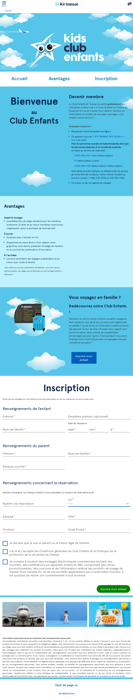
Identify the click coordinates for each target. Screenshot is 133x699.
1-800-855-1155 (82, 165)
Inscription (106, 78)
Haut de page (65, 685)
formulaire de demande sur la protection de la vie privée (100, 676)
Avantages (59, 78)
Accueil (8, 10)
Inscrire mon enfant (84, 358)
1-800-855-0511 (82, 155)
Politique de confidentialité (55, 673)
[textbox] (99, 503)
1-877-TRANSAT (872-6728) (106, 136)
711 (75, 160)
